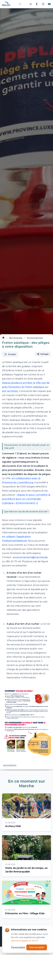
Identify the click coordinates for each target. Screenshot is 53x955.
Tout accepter (36, 947)
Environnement (35, 338)
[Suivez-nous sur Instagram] (43, 4)
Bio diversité (15, 338)
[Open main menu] (20, 4)
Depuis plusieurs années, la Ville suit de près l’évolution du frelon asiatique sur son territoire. (26, 387)
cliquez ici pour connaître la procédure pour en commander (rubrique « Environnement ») (26, 499)
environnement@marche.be (30, 557)
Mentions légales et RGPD (24, 941)
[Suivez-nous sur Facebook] (36, 4)
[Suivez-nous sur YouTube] (49, 4)
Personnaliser (18, 947)
